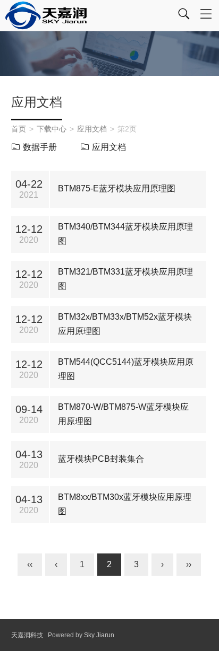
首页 (18, 129)
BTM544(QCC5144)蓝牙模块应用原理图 (125, 369)
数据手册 (40, 147)
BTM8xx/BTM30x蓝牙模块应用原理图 (124, 504)
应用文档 (92, 129)
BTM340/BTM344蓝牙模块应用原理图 (125, 233)
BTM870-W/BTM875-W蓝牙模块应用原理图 (123, 414)
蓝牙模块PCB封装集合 (101, 458)
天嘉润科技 (27, 635)
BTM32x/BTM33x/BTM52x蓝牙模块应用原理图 (125, 324)
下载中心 (51, 129)
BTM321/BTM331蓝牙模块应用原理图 (125, 279)
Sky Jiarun (99, 635)
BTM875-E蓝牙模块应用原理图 (116, 188)
